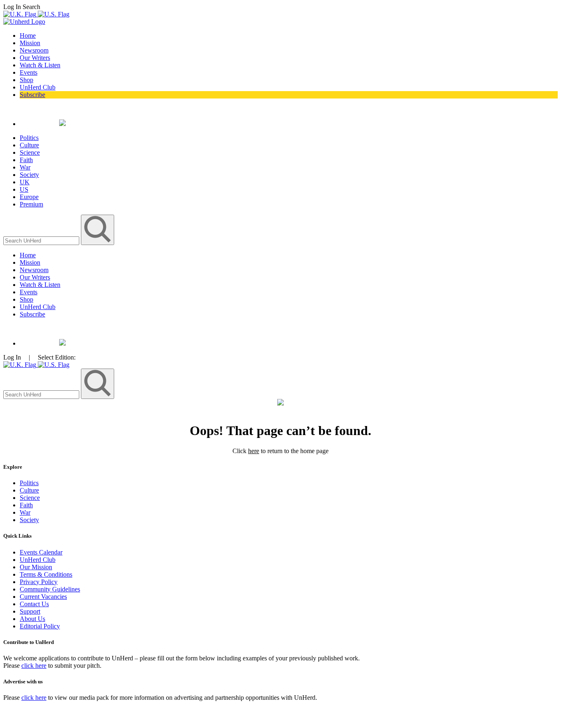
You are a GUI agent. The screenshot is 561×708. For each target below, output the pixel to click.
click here (33, 665)
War (25, 167)
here (253, 450)
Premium (31, 204)
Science (30, 152)
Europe (29, 196)
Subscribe (32, 94)
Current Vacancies (43, 596)
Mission (30, 42)
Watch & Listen (40, 65)
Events (28, 72)
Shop (26, 79)
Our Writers (35, 57)
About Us (32, 618)
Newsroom (34, 50)
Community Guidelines (50, 589)
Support (30, 611)
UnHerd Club (37, 87)
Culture (29, 145)
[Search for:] (42, 240)
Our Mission (36, 567)
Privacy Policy (38, 581)
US (24, 189)
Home (28, 35)
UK (25, 182)
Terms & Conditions (46, 574)
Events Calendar (41, 552)
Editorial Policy (40, 626)
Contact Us (34, 603)
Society (29, 174)
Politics (29, 137)
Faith (26, 159)
